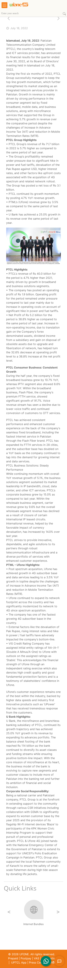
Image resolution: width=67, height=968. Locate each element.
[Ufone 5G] (29, 7)
